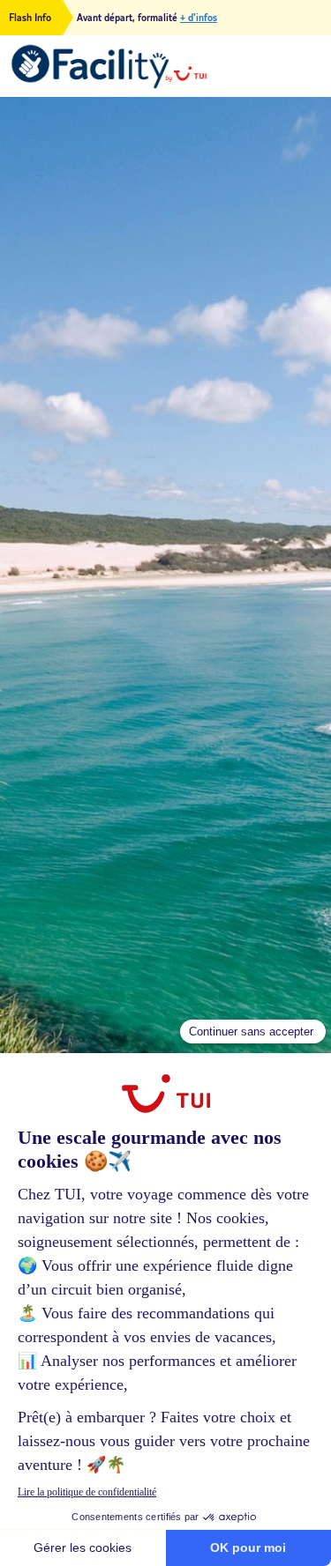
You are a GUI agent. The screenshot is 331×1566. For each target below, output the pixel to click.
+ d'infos (198, 17)
